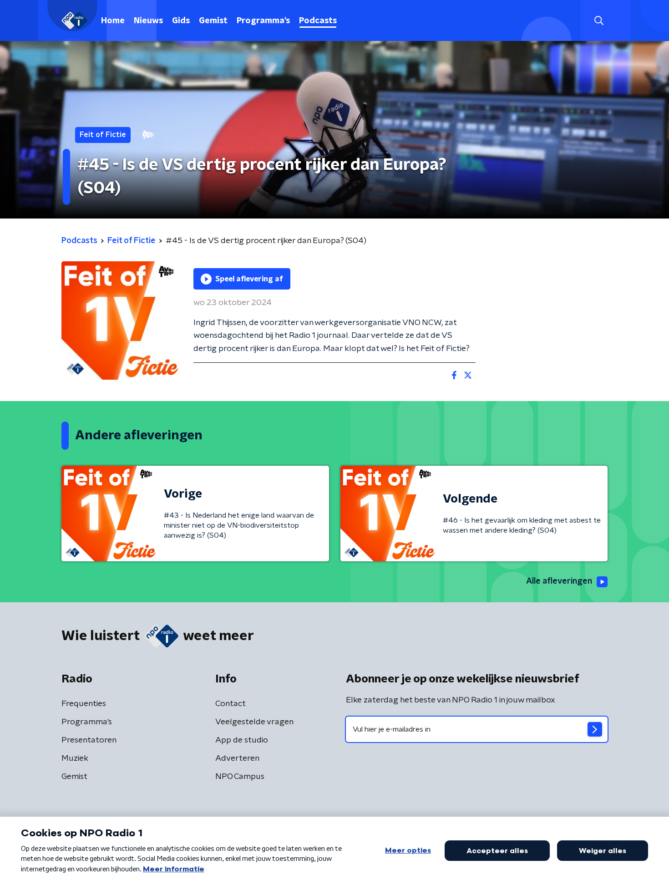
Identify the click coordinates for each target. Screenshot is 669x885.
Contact (230, 704)
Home (113, 21)
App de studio (241, 740)
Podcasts (318, 21)
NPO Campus (239, 777)
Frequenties (83, 704)
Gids (181, 21)
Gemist (213, 21)
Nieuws (148, 21)
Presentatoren (89, 740)
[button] (599, 20)
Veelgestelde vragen (254, 722)
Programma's (263, 21)
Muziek (74, 758)
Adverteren (237, 758)
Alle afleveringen (559, 581)
